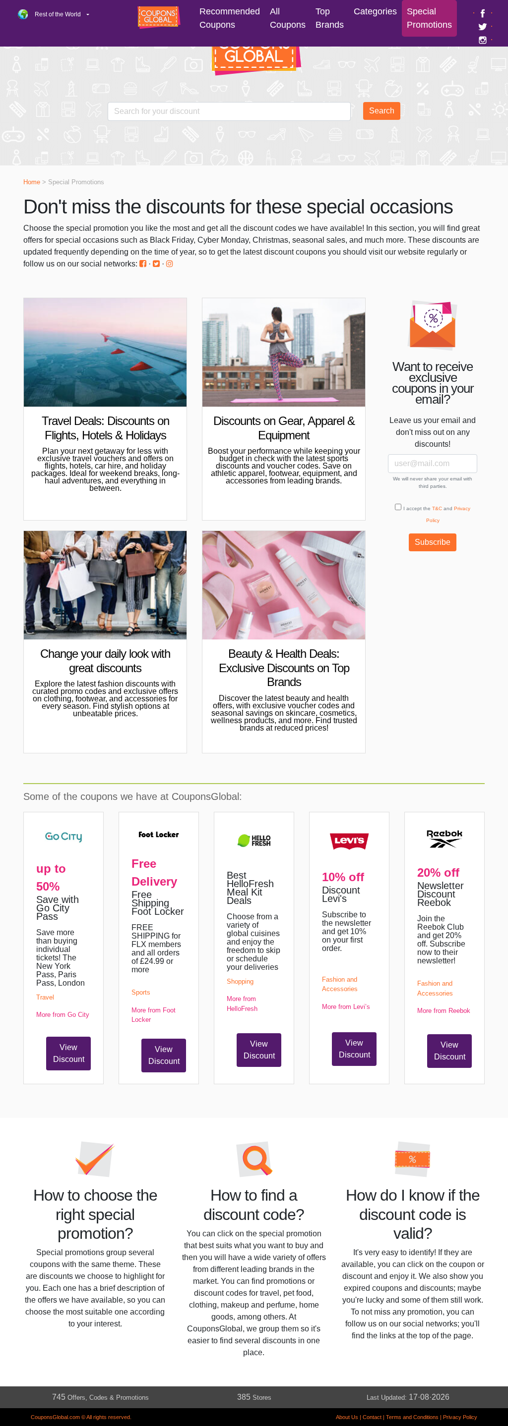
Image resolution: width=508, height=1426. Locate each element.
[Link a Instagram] (484, 40)
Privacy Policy (460, 1417)
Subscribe (432, 542)
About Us (347, 1417)
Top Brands (330, 18)
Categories (375, 11)
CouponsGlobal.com (55, 1417)
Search (381, 110)
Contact (372, 1417)
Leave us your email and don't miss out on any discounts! (432, 432)
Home (31, 182)
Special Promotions (429, 18)
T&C (437, 508)
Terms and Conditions (412, 1417)
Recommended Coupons (229, 18)
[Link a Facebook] (484, 13)
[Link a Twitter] (484, 26)
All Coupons (288, 18)
